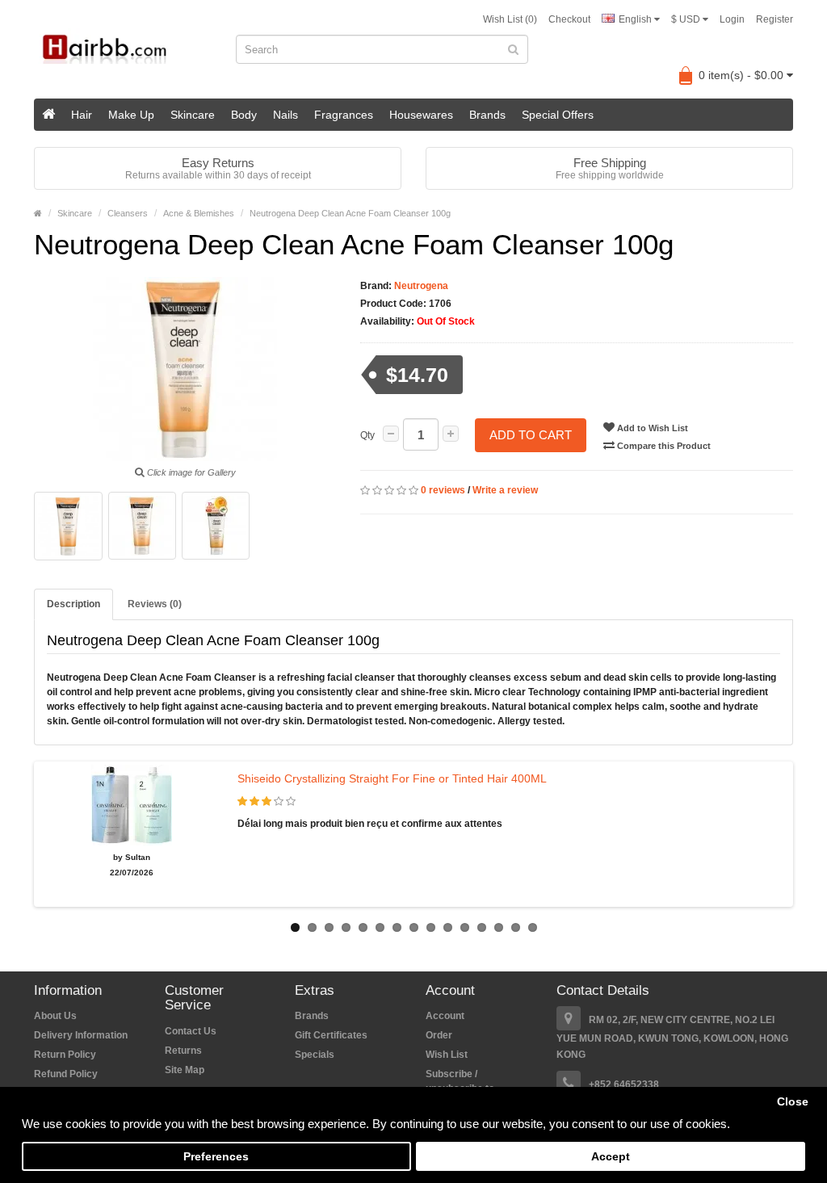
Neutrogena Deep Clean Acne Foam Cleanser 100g (350, 213)
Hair (81, 114)
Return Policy (65, 1054)
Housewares (421, 114)
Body (244, 114)
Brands (487, 114)
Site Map (184, 1070)
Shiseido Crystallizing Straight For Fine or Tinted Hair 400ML (392, 778)
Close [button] (792, 1102)
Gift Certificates (331, 1035)
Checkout (569, 19)
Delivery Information (81, 1035)
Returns (183, 1050)
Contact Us (190, 1031)
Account (445, 1015)
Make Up (131, 114)
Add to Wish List (651, 428)
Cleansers (127, 213)
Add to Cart (530, 435)
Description (73, 604)
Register (774, 19)
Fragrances (343, 114)
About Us (55, 1015)
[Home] (48, 115)
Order (439, 1035)
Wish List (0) (510, 19)
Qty (367, 435)
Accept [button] (610, 1157)
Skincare (192, 114)
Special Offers (558, 114)
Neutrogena (420, 286)
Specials (314, 1054)
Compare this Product (663, 446)
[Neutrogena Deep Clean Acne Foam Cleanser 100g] (68, 526)
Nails (285, 114)
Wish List (447, 1054)
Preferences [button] (216, 1157)
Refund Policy (66, 1074)
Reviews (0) (155, 604)
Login (732, 19)
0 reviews (443, 490)
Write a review (505, 490)
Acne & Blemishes (198, 213)
